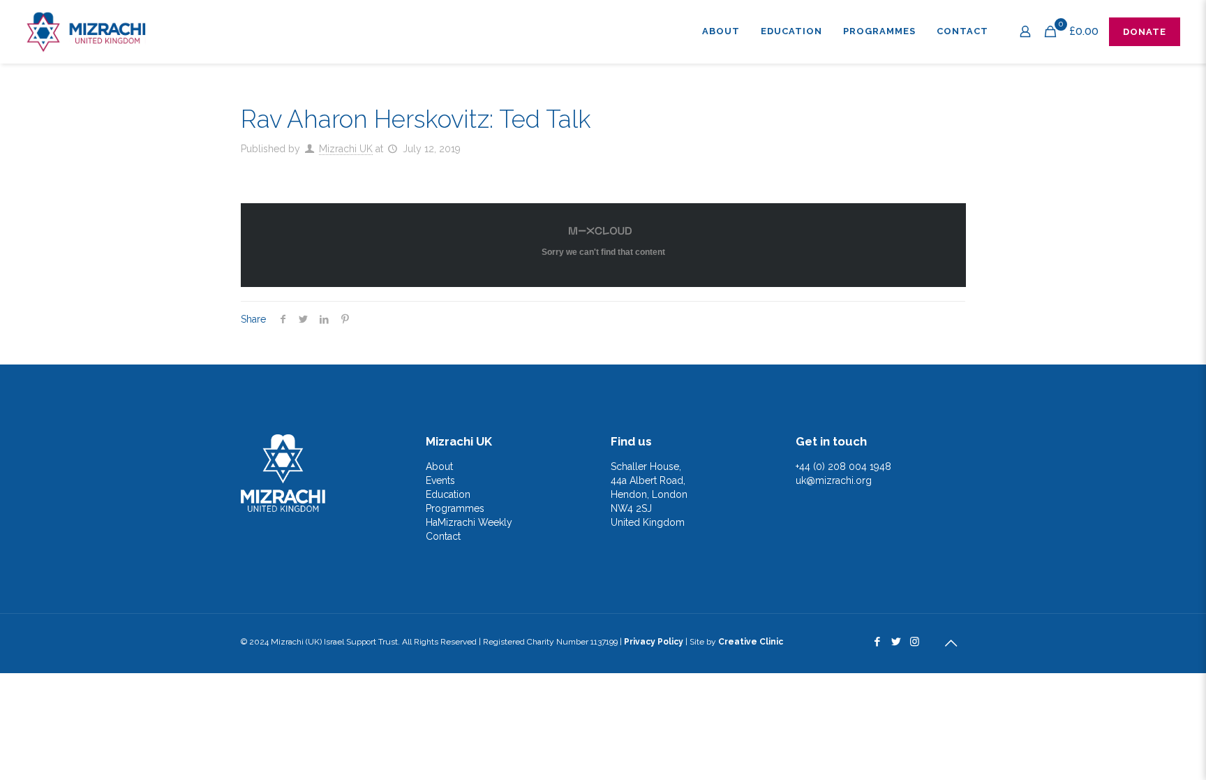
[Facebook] (877, 641)
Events (440, 480)
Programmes (455, 508)
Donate (1144, 32)
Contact (443, 536)
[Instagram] (914, 641)
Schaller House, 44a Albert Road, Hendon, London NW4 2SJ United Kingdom (649, 494)
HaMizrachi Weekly (469, 522)
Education (448, 494)
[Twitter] (895, 641)
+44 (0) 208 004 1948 (843, 466)
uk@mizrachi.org (834, 480)
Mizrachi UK (346, 148)
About (439, 466)
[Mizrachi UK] (86, 31)
